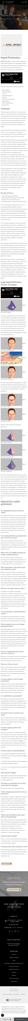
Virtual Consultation (14, 978)
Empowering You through (14, 881)
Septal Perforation (18, 18)
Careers (14, 954)
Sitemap (23, 994)
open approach (21, 161)
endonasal (8, 132)
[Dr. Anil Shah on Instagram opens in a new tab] (9, 931)
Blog (14, 960)
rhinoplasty (7, 839)
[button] (2, 1015)
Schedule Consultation (13, 889)
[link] (13, 924)
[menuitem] (9, 931)
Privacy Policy (16, 994)
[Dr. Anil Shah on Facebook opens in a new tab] (12, 931)
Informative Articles (14, 966)
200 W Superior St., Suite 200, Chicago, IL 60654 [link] (14, 921)
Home (3, 18)
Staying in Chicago (14, 957)
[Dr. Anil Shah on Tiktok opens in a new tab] (18, 931)
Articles (8, 18)
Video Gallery (14, 981)
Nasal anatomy (6, 767)
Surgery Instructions (14, 969)
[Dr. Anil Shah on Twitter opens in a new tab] (15, 931)
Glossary (14, 975)
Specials (14, 972)
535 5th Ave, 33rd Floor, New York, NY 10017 (13, 944)
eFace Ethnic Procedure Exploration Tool (14, 963)
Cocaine (4, 93)
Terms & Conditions (7, 994)
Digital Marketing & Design (15, 1000)
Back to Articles (5, 863)
